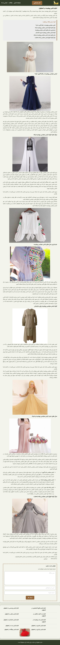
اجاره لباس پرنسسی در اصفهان (11, 608)
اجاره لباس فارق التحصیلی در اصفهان (38, 609)
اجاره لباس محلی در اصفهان (12, 614)
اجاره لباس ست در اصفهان (12, 626)
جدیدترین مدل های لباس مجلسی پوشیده (45, 30)
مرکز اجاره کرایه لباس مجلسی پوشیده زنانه (45, 28)
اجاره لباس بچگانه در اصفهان (11, 630)
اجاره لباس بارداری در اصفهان (38, 630)
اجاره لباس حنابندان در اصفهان (11, 620)
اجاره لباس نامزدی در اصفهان (38, 626)
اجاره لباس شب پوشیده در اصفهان (39, 621)
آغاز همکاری (37, 3)
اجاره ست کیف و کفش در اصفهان (39, 615)
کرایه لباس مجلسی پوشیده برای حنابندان (45, 33)
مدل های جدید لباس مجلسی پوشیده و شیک (44, 35)
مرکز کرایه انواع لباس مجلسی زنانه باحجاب (45, 38)
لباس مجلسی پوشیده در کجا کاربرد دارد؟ (45, 25)
